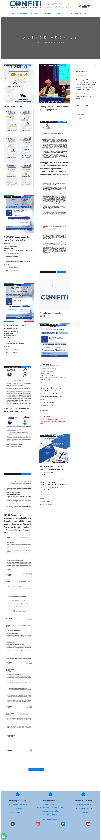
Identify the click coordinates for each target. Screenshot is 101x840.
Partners (48, 13)
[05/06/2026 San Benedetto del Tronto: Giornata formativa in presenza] (19, 214)
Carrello (68, 13)
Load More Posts (36, 769)
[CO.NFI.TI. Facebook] (13, 824)
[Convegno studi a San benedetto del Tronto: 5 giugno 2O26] (54, 83)
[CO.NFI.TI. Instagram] (38, 824)
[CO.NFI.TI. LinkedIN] (63, 824)
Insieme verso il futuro (13, 106)
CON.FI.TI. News (26, 65)
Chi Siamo (24, 13)
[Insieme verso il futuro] (19, 83)
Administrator (16, 65)
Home (14, 13)
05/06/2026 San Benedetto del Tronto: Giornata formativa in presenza (16, 240)
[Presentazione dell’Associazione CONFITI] (54, 290)
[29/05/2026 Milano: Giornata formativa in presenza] (19, 302)
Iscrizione (36, 13)
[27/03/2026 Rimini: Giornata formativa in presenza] (54, 342)
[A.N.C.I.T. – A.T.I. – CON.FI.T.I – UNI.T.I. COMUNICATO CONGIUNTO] (19, 385)
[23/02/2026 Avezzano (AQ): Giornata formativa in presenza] (54, 448)
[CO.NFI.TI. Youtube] (88, 824)
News (58, 13)
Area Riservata (82, 13)
